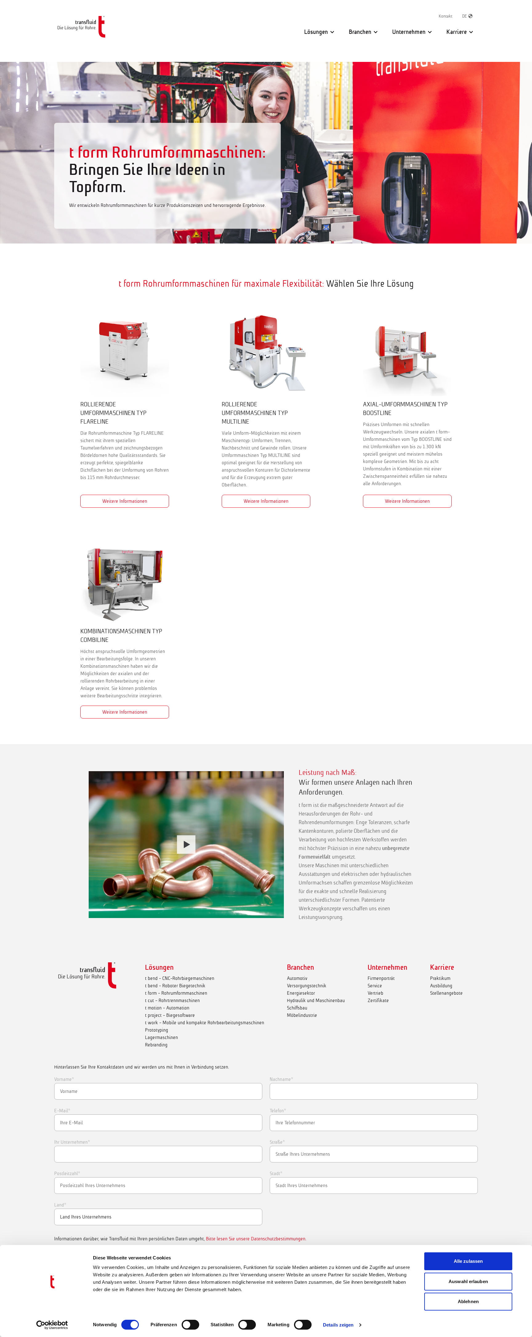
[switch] (190, 1325)
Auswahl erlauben (468, 1281)
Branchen (300, 967)
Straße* (277, 1142)
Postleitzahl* (67, 1173)
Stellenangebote (446, 993)
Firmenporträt (381, 978)
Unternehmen (387, 967)
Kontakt (445, 16)
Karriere (442, 967)
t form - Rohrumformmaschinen (176, 993)
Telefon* (278, 1110)
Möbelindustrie (302, 1015)
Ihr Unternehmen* (72, 1142)
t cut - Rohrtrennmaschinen (172, 1000)
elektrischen (355, 874)
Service (375, 985)
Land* (60, 1205)
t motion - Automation (167, 1008)
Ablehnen (468, 1301)
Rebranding (156, 1044)
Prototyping (156, 1030)
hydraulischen (396, 874)
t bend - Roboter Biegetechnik (175, 985)
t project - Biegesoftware (170, 1015)
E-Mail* (62, 1110)
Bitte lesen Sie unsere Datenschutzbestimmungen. (256, 1238)
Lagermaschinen (161, 1037)
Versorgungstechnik (306, 985)
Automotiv (297, 978)
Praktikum (440, 978)
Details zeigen (338, 1324)
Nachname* (281, 1079)
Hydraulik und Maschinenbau (316, 1000)
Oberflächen (367, 831)
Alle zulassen (468, 1261)
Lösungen (159, 967)
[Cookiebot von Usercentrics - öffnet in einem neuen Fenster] (52, 1325)
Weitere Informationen (124, 501)
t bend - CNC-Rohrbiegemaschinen (179, 978)
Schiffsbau (297, 1008)
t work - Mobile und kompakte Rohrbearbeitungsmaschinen (204, 1022)
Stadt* (276, 1173)
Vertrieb (375, 993)
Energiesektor (301, 993)
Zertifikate (378, 1000)
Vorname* (64, 1079)
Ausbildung (441, 985)
